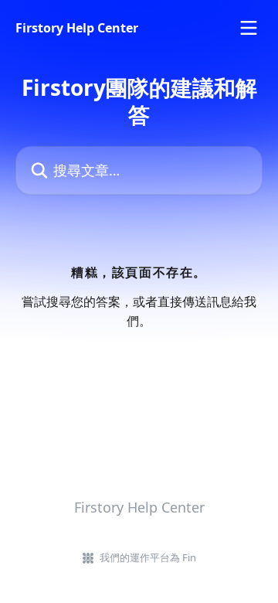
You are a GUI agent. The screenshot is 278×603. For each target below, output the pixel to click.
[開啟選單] (249, 28)
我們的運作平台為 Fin (148, 557)
